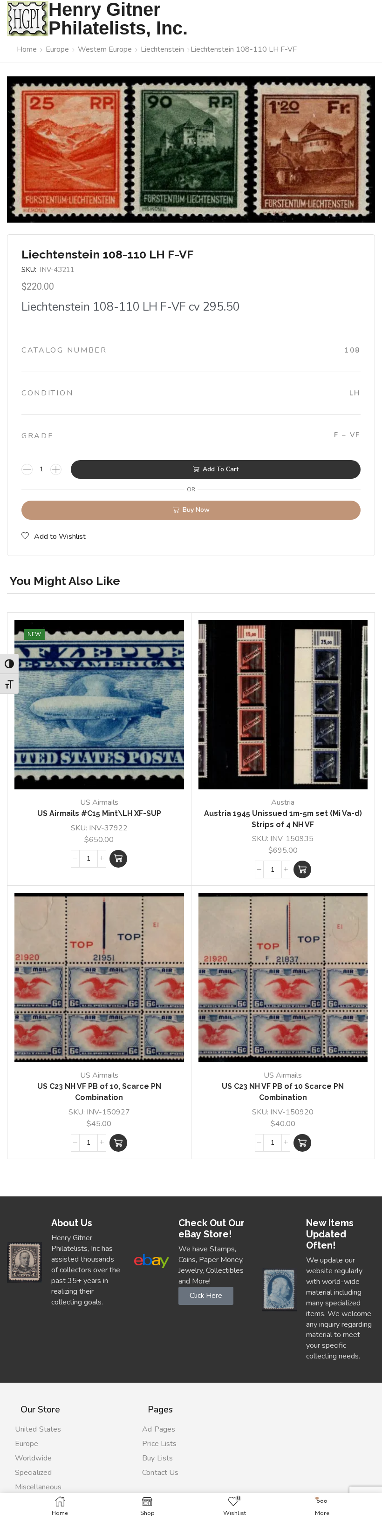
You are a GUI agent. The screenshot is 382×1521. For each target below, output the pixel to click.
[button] (118, 859)
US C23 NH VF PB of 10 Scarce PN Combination (283, 1092)
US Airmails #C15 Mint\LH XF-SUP (99, 813)
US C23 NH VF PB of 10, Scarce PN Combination (99, 1092)
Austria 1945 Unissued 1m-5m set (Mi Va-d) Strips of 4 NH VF (283, 819)
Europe (57, 49)
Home (27, 49)
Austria (282, 802)
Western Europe (105, 49)
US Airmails (99, 802)
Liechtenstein (162, 49)
